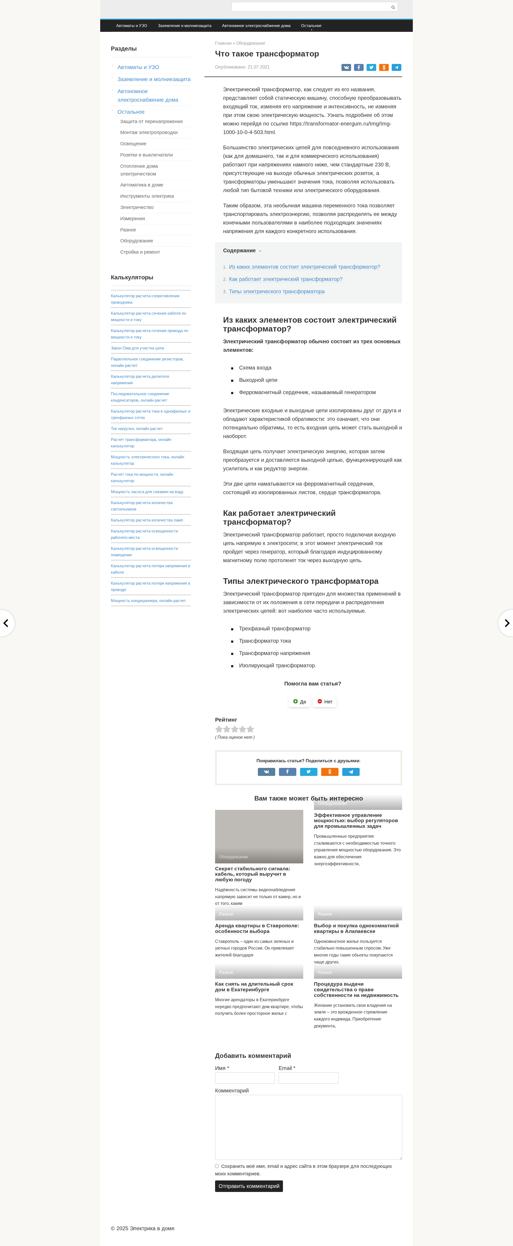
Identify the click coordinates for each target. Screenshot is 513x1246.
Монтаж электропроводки (149, 132)
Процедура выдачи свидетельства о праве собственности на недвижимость (356, 989)
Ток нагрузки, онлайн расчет (137, 428)
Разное (128, 230)
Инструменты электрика (147, 196)
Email (287, 1068)
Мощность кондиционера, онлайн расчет (148, 600)
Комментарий (232, 1090)
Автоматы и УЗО (131, 25)
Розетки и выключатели (146, 155)
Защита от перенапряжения (151, 121)
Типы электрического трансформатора (277, 291)
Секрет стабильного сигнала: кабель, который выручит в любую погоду (252, 874)
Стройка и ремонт (140, 252)
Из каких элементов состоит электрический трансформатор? (304, 267)
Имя (222, 1068)
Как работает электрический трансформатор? (286, 279)
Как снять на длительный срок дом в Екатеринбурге (254, 986)
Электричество (137, 207)
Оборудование (136, 240)
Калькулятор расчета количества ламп (147, 520)
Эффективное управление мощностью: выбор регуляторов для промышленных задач (356, 820)
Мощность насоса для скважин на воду (147, 491)
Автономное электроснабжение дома (256, 25)
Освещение (133, 143)
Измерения (132, 218)
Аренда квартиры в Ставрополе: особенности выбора (257, 928)
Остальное (311, 25)
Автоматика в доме (141, 185)
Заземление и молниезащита (184, 25)
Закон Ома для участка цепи (137, 348)
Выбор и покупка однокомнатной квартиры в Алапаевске (356, 928)
